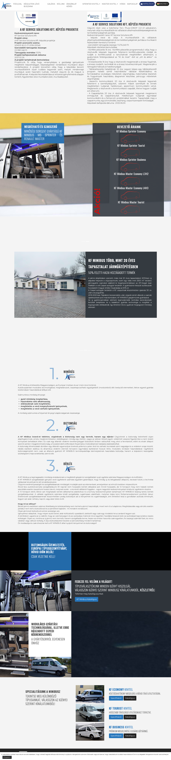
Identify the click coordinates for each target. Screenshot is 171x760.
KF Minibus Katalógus (87, 599)
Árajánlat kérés (71, 5)
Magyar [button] (163, 4)
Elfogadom (7, 757)
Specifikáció (116, 698)
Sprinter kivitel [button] (90, 4)
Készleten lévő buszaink (31, 5)
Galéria (51, 4)
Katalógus (147, 4)
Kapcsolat (132, 4)
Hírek (122, 4)
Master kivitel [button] (109, 4)
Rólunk (61, 4)
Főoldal (17, 4)
